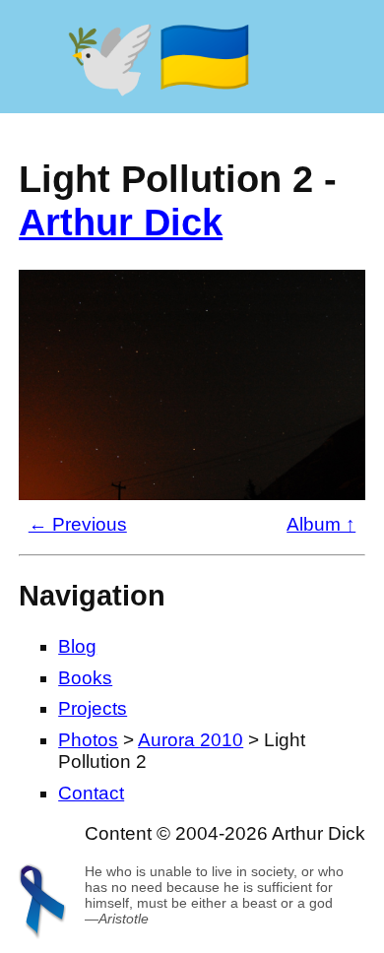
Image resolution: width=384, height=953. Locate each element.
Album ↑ (321, 524)
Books (85, 677)
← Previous (78, 524)
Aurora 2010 (190, 740)
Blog (77, 646)
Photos (88, 740)
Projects (92, 708)
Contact (91, 793)
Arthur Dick (121, 222)
